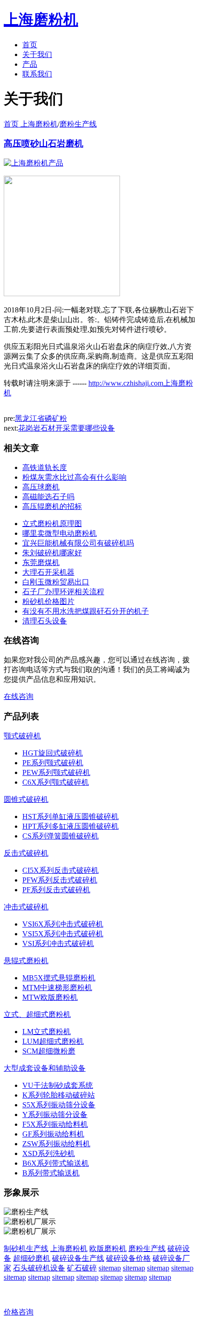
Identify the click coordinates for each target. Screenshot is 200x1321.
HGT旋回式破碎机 (52, 753)
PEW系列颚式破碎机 (56, 772)
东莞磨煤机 (41, 562)
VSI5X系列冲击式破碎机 (62, 934)
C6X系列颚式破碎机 (55, 782)
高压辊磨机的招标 (52, 506)
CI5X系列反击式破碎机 (60, 870)
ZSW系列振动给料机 (56, 1144)
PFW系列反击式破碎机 (59, 880)
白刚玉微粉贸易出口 (55, 582)
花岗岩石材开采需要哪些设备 (66, 428)
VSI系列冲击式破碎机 (58, 943)
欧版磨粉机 (108, 1248)
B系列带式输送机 (51, 1173)
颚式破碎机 (22, 736)
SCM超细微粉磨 (48, 1051)
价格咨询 (18, 1312)
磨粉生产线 (78, 124)
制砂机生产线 (26, 1248)
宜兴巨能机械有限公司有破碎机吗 (78, 543)
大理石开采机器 (48, 572)
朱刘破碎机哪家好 (52, 553)
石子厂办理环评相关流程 (63, 592)
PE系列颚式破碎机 (52, 763)
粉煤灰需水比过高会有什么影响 (74, 477)
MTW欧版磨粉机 (50, 997)
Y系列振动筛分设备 (54, 1114)
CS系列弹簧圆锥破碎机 (60, 836)
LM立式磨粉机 (46, 1031)
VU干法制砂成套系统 (57, 1085)
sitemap (110, 1268)
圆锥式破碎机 (26, 799)
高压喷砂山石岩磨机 (43, 143)
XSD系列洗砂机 (48, 1153)
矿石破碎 (82, 1268)
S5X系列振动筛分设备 (58, 1105)
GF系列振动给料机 (53, 1134)
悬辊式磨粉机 (26, 961)
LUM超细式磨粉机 (53, 1041)
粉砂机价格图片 (48, 601)
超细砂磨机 (31, 1258)
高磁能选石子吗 (48, 497)
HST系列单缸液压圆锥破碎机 (70, 816)
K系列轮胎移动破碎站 (58, 1095)
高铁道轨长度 (44, 467)
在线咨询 (18, 696)
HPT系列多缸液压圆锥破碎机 (70, 826)
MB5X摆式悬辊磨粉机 (58, 978)
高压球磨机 (41, 487)
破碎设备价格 (128, 1258)
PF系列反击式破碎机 (56, 890)
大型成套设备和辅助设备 (45, 1068)
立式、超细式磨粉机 (37, 1014)
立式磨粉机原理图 (52, 523)
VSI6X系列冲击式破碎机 (62, 924)
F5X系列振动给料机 (55, 1124)
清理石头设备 (44, 621)
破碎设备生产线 (78, 1258)
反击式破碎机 (26, 853)
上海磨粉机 (68, 1248)
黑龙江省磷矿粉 (41, 418)
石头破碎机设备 (39, 1268)
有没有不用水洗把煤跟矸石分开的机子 (85, 611)
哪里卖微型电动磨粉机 (59, 533)
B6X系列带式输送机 (55, 1163)
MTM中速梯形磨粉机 (57, 987)
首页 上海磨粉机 (31, 124)
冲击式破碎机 (26, 907)
